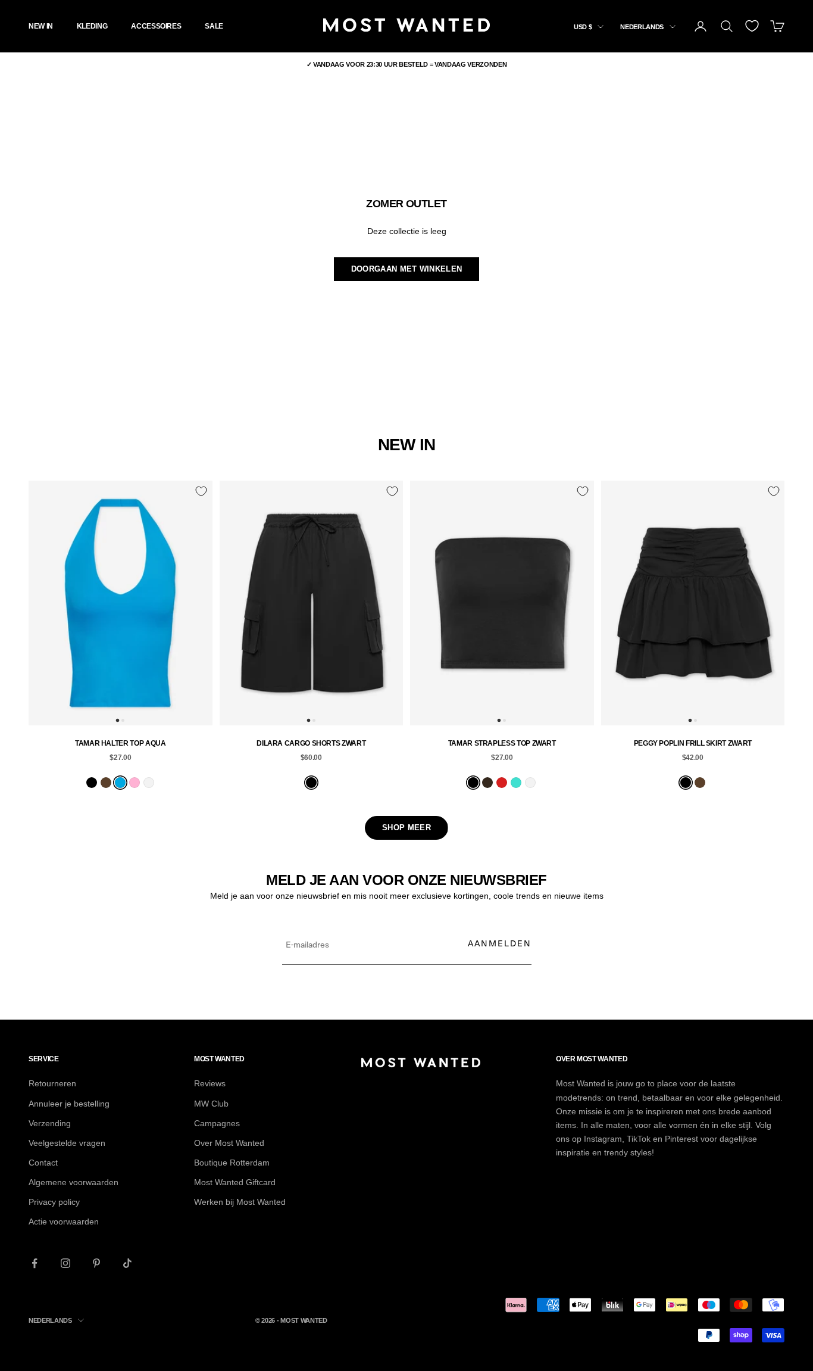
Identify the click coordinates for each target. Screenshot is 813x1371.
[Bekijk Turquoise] (516, 782)
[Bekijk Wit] (148, 782)
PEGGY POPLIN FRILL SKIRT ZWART (693, 743)
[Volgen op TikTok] (127, 1263)
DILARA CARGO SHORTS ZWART (311, 743)
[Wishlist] (752, 26)
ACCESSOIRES (156, 26)
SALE (214, 26)
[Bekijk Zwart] (91, 782)
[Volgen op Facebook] (34, 1263)
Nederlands (642, 26)
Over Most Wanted (229, 1143)
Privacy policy (54, 1202)
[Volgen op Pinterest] (96, 1263)
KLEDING (92, 26)
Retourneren (52, 1083)
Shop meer (406, 827)
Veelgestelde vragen (67, 1143)
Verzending (50, 1123)
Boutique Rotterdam (232, 1162)
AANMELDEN (499, 943)
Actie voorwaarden (64, 1221)
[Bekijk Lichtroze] (134, 782)
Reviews (210, 1083)
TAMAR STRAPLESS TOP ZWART (502, 743)
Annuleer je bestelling (69, 1103)
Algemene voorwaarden (73, 1182)
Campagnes (217, 1123)
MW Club (211, 1103)
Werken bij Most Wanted (240, 1202)
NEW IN (41, 26)
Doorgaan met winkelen (406, 268)
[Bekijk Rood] (501, 782)
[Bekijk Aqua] (120, 782)
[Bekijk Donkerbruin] (487, 782)
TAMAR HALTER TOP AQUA (120, 743)
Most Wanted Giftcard (235, 1182)
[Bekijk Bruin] (106, 782)
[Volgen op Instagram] (65, 1263)
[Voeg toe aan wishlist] (201, 491)
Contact (43, 1162)
